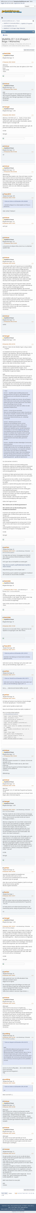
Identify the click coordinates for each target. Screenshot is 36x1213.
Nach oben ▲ (31, 1205)
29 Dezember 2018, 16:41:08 (9, 1107)
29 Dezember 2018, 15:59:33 (9, 1003)
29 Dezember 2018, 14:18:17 (9, 895)
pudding (7, 1034)
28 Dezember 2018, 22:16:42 (10, 321)
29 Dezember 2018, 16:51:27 (9, 1153)
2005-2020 (22, 1211)
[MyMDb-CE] (3, 60)
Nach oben (4, 1193)
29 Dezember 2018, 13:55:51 (9, 809)
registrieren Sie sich (19, 3)
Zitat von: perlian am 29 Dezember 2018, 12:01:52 (16, 653)
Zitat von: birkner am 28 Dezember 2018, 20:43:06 (16, 201)
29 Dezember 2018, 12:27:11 (9, 674)
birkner (6, 84)
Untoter (7, 1149)
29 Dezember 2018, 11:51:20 (9, 626)
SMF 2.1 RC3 (11, 1207)
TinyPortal (4, 1205)
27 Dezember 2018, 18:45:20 (9, 62)
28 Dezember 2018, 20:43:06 (10, 171)
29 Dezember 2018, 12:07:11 (9, 649)
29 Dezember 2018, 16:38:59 (9, 1083)
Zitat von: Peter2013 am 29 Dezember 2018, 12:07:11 (17, 678)
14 (33, 1193)
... (1, 1195)
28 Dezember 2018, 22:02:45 (9, 263)
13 (31, 1193)
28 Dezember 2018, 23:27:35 (9, 344)
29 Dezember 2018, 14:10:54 (9, 871)
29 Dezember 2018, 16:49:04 (9, 1133)
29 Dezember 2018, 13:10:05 (9, 785)
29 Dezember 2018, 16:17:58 (9, 1037)
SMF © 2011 (17, 1207)
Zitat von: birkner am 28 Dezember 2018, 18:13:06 (16, 1086)
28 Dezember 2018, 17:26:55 (10, 89)
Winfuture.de (21, 430)
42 (3, 1195)
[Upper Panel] (33, 21)
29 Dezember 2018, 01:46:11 (9, 551)
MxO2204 (7, 53)
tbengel (6, 107)
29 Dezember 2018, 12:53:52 (10, 756)
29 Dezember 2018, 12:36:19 (9, 698)
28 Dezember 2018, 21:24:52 (10, 243)
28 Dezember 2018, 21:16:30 (9, 197)
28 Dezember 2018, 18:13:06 (10, 151)
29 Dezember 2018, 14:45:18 (9, 926)
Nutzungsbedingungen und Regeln (19, 1205)
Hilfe (9, 1205)
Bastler (6, 892)
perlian (6, 547)
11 (28, 1193)
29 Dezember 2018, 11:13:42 (10, 589)
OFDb (5, 35)
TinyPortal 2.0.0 (15, 1211)
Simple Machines (24, 1207)
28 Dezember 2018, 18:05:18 (9, 115)
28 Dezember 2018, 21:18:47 (9, 223)
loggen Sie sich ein (6, 3)
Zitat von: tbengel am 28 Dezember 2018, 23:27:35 (16, 1042)
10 (26, 1193)
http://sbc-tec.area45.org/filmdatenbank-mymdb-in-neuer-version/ (17, 565)
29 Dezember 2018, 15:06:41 (9, 975)
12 (29, 1193)
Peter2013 (7, 194)
